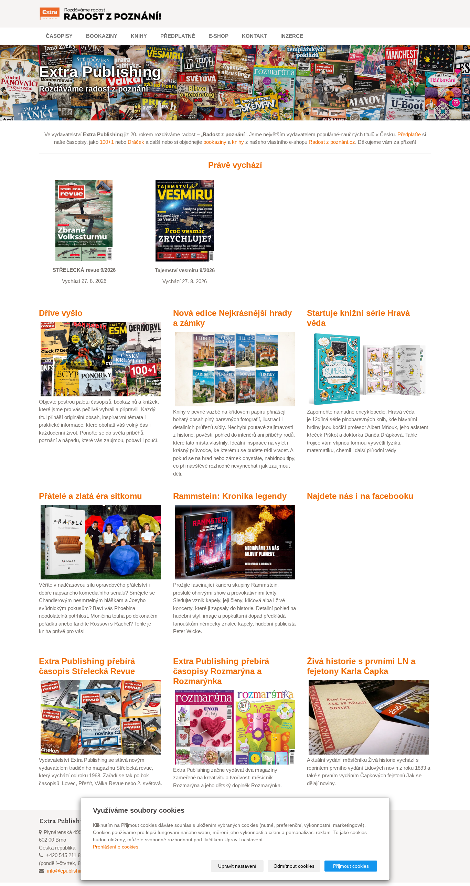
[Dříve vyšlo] (101, 358)
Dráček (136, 142)
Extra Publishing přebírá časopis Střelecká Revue (87, 666)
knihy (238, 142)
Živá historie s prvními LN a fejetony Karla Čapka (361, 666)
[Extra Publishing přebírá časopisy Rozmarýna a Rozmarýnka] (235, 726)
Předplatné (177, 36)
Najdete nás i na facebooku (360, 496)
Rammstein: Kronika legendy (230, 496)
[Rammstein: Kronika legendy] (235, 541)
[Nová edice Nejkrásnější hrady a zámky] (235, 368)
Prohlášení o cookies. (116, 847)
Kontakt (254, 36)
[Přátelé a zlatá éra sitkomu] (101, 542)
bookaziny (214, 142)
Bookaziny (101, 36)
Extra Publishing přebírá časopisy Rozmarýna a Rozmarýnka (221, 671)
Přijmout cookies (351, 866)
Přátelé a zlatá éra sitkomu (90, 496)
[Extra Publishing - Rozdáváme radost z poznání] (101, 13)
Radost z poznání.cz (332, 142)
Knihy (139, 36)
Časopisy (59, 36)
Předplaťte (409, 134)
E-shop (218, 36)
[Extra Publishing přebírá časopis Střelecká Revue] (101, 717)
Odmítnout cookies (294, 866)
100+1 (107, 142)
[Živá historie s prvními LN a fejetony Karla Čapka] (369, 717)
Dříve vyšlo (61, 313)
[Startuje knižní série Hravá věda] (369, 368)
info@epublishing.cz (69, 871)
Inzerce (291, 36)
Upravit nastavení (237, 866)
